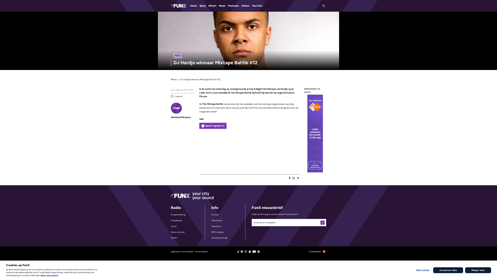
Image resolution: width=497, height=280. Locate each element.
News (203, 6)
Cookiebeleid (315, 252)
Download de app (219, 238)
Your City (257, 6)
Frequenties (176, 220)
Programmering (178, 215)
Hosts (174, 226)
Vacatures (216, 226)
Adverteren (216, 220)
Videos (245, 6)
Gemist (174, 238)
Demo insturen (178, 232)
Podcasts (233, 6)
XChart (212, 6)
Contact (215, 215)
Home (193, 6)
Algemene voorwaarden (182, 252)
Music (222, 6)
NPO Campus (217, 232)
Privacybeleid (201, 252)
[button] (323, 6)
